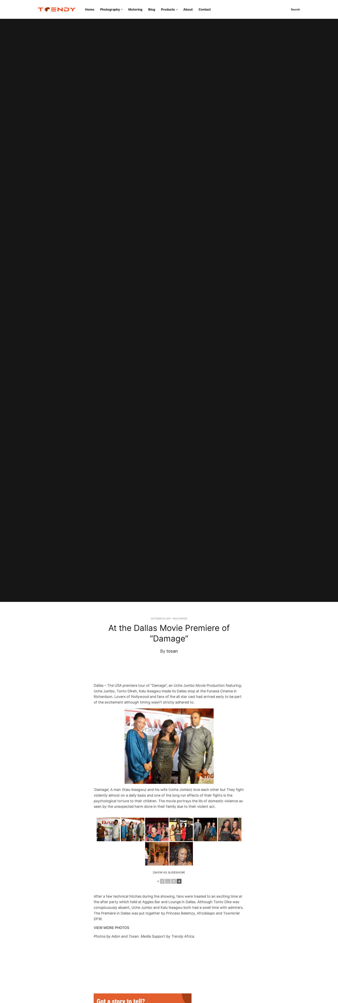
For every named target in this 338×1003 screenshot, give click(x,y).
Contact (205, 9)
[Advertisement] (165, 672)
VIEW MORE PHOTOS (111, 928)
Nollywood (180, 618)
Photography (110, 9)
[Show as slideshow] (169, 872)
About (188, 9)
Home (89, 9)
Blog (151, 9)
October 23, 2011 (161, 618)
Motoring (135, 9)
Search (295, 9)
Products (168, 9)
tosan (172, 651)
